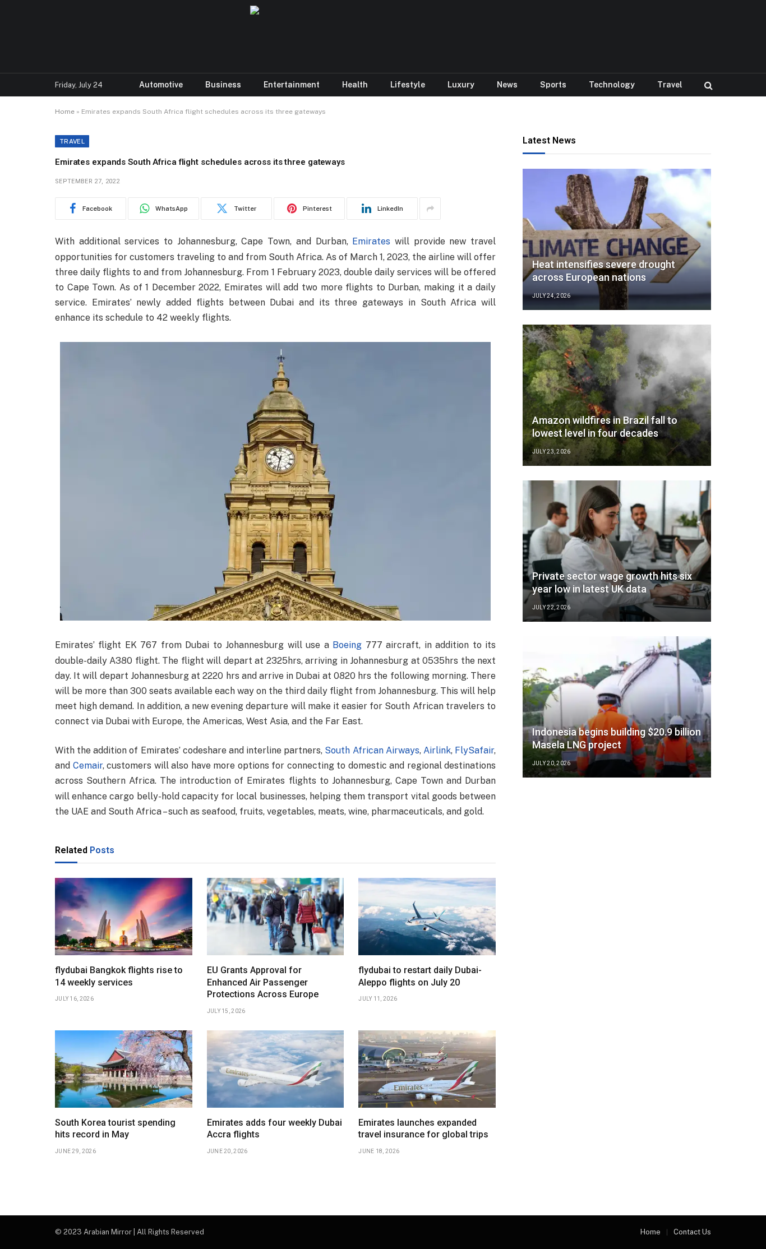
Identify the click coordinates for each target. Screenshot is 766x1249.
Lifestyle (407, 84)
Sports (553, 84)
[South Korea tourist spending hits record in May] (123, 1069)
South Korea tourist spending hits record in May (115, 1128)
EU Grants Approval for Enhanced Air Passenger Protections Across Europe (263, 982)
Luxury (460, 84)
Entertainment (292, 84)
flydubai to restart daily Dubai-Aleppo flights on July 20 (420, 976)
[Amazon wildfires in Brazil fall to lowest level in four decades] (617, 395)
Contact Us (692, 1232)
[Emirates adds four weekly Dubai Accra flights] (275, 1069)
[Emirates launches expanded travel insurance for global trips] (427, 1069)
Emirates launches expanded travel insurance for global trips (423, 1128)
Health (355, 84)
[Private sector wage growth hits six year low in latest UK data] (617, 551)
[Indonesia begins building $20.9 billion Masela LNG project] (617, 707)
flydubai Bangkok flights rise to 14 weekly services (119, 976)
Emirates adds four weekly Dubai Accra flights (274, 1128)
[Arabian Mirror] (382, 36)
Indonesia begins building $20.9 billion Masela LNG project (616, 738)
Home (65, 111)
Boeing (347, 645)
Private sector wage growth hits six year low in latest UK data (612, 582)
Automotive (161, 84)
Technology (612, 84)
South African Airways (372, 750)
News (507, 84)
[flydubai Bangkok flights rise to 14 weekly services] (123, 916)
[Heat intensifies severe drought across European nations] (617, 239)
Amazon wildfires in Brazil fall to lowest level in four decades (604, 426)
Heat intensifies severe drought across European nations (603, 270)
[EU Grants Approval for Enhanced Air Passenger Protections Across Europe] (275, 916)
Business (223, 84)
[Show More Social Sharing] (430, 208)
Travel (669, 84)
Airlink (437, 750)
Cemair (88, 765)
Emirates (371, 241)
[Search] (707, 84)
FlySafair (474, 750)
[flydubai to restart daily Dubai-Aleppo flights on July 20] (427, 916)
